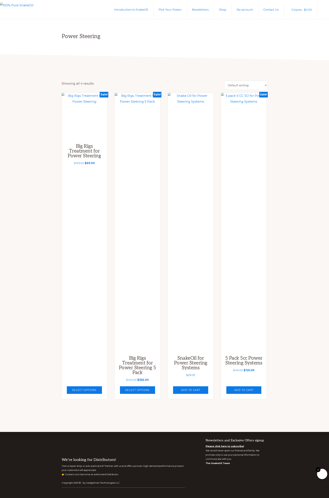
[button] (323, 9)
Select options (84, 390)
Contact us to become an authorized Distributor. (92, 474)
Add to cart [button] (190, 390)
